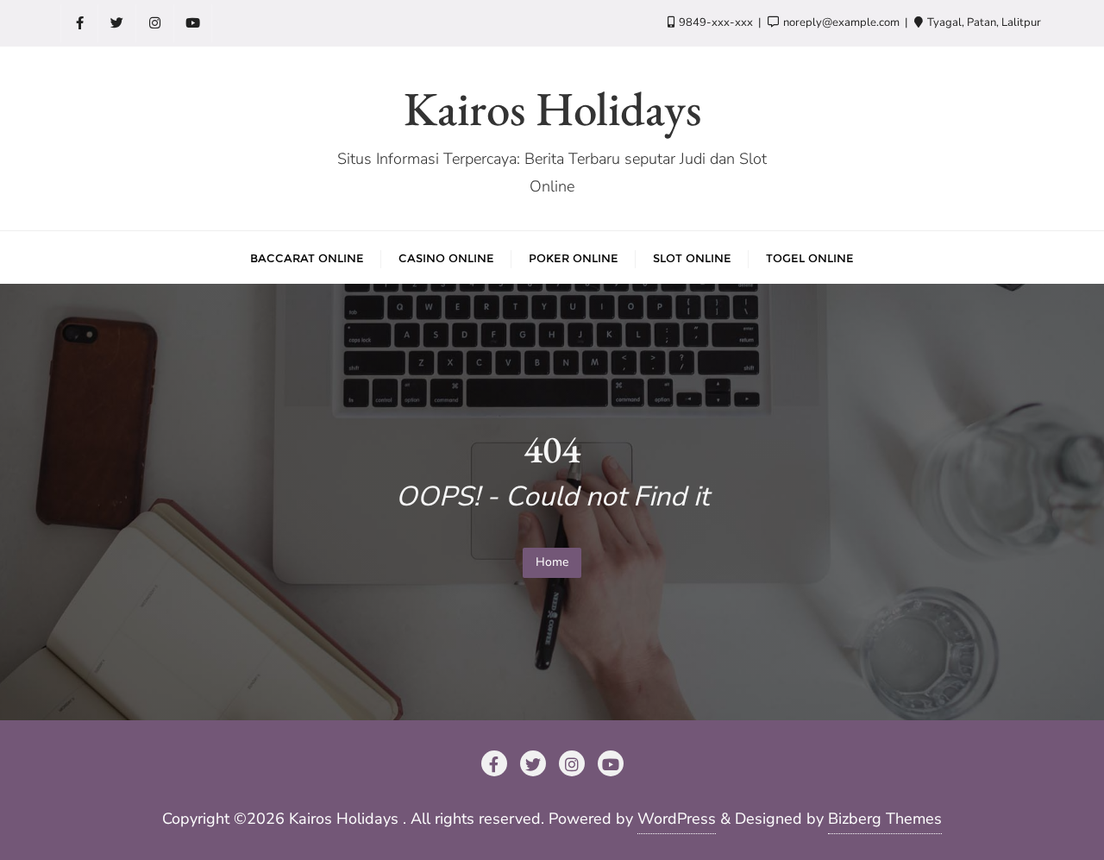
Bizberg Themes (885, 818)
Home (552, 562)
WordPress (676, 818)
